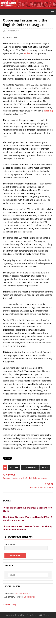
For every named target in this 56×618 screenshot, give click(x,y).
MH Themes (45, 615)
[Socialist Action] (28, 7)
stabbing (48, 110)
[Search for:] (28, 575)
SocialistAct (29, 596)
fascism (14, 467)
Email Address (11, 544)
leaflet (27, 53)
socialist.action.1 (22, 593)
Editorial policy (9, 604)
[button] (52, 12)
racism (45, 467)
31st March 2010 (12, 30)
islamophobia (29, 467)
